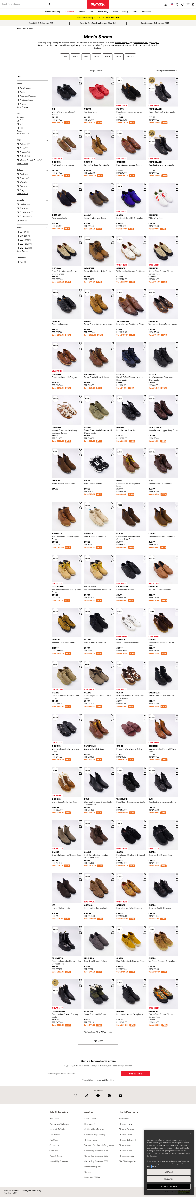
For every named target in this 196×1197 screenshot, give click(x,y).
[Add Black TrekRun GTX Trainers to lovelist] (177, 874)
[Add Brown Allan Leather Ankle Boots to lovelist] (113, 237)
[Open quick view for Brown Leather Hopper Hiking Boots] (177, 401)
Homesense (124, 1119)
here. (154, 1166)
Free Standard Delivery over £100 (155, 23)
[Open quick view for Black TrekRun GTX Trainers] (177, 879)
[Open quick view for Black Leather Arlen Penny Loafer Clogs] (80, 720)
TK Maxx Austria (125, 1135)
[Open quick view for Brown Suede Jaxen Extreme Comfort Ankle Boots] (145, 508)
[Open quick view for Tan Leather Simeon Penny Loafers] (177, 295)
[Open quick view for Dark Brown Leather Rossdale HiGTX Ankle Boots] (113, 826)
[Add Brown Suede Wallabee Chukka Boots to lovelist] (177, 609)
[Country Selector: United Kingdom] (172, 4)
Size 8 (86, 57)
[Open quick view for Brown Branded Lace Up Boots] (113, 348)
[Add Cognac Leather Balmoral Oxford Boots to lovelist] (177, 715)
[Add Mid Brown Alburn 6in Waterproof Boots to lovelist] (80, 503)
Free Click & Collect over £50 (41, 23)
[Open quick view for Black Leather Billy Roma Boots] (177, 136)
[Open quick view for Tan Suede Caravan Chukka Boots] (177, 932)
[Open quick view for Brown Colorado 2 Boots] (113, 720)
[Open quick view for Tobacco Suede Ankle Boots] (80, 614)
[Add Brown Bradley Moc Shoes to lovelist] (113, 184)
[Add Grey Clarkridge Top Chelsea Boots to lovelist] (80, 821)
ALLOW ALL (169, 1172)
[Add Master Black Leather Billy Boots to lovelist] (177, 78)
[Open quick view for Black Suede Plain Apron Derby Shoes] (145, 83)
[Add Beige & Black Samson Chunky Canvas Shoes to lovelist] (80, 237)
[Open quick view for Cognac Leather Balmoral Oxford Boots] (177, 720)
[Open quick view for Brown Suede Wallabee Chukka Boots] (177, 614)
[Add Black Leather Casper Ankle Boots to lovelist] (177, 768)
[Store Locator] (177, 4)
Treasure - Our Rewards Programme (99, 1145)
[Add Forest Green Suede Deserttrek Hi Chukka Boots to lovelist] (113, 396)
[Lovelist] (188, 4)
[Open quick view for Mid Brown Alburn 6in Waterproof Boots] (80, 508)
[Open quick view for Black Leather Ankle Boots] (145, 401)
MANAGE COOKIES (169, 1186)
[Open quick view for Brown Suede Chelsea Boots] (80, 454)
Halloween (146, 12)
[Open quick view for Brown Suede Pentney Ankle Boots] (113, 295)
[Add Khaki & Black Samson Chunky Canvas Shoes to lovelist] (177, 980)
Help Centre (54, 1119)
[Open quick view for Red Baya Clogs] (113, 83)
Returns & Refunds (57, 1129)
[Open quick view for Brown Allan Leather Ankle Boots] (113, 242)
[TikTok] (86, 1095)
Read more (98, 48)
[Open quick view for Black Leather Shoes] (80, 295)
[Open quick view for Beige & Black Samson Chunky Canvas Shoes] (80, 242)
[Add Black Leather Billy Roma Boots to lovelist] (177, 131)
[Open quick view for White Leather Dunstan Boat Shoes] (145, 242)
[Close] (190, 1134)
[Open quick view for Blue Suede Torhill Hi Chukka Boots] (145, 189)
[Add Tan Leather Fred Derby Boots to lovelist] (113, 131)
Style (19, 140)
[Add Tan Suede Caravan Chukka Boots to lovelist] (177, 927)
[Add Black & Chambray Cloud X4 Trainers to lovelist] (80, 78)
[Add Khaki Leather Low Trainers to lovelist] (80, 131)
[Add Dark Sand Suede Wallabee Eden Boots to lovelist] (80, 662)
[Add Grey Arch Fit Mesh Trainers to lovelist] (113, 927)
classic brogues (122, 43)
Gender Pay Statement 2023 (96, 1162)
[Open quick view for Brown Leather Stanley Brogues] (145, 136)
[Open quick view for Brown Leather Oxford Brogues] (145, 879)
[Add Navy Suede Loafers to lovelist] (80, 184)
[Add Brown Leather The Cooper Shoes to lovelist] (145, 290)
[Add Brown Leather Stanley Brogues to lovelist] (145, 131)
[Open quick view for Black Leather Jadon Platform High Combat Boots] (80, 932)
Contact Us (54, 1145)
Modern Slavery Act (92, 1167)
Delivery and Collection (59, 1124)
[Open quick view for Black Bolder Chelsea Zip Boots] (177, 667)
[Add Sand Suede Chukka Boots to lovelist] (113, 503)
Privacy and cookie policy (32, 1191)
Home (115, 12)
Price (19, 228)
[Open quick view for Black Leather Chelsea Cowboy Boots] (80, 985)
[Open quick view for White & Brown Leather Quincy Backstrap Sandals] (80, 401)
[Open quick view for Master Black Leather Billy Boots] (177, 83)
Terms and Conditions (105, 1080)
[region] (169, 1162)
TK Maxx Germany (126, 1129)
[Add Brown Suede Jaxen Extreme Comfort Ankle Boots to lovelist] (145, 503)
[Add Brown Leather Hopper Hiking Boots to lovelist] (177, 396)
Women (82, 12)
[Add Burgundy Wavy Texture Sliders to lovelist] (145, 715)
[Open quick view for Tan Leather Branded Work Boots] (113, 561)
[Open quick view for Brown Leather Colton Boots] (177, 454)
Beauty (125, 12)
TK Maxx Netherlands (127, 1140)
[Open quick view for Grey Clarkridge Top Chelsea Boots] (80, 826)
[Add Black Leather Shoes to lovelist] (80, 290)
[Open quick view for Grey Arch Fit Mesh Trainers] (113, 932)
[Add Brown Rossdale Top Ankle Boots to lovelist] (177, 503)
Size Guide (53, 1140)
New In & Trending (52, 12)
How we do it (89, 1124)
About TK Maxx (90, 1119)
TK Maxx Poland (125, 1151)
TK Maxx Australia (126, 1156)
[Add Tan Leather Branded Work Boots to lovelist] (113, 556)
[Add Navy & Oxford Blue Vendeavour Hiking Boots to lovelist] (145, 343)
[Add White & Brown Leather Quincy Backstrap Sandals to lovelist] (80, 396)
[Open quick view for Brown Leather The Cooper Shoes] (145, 295)
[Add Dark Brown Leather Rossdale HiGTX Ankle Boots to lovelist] (113, 821)
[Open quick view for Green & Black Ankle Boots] (113, 985)
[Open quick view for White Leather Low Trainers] (145, 614)
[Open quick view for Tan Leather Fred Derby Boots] (113, 136)
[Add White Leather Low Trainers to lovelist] (145, 609)
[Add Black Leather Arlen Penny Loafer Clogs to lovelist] (80, 715)
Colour (20, 170)
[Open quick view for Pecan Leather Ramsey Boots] (113, 879)
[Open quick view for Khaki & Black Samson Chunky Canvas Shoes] (177, 985)
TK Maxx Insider (90, 1140)
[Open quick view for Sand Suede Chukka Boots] (113, 508)
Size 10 (107, 57)
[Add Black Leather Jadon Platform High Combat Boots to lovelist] (80, 927)
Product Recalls (55, 1156)
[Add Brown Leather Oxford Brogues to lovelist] (145, 874)
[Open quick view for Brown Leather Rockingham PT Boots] (145, 454)
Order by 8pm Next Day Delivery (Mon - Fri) (98, 23)
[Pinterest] (109, 1095)
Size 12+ (130, 57)
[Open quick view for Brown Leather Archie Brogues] (80, 348)
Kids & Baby (103, 12)
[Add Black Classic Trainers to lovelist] (113, 449)
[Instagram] (75, 1095)
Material (20, 200)
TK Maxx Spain (125, 1145)
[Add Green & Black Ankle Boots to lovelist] (113, 980)
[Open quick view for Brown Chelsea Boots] (80, 879)
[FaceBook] (98, 1095)
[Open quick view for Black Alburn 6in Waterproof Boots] (145, 773)
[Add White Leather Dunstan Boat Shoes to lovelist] (145, 237)
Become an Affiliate (92, 1178)
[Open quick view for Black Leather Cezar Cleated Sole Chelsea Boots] (113, 773)
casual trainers (52, 45)
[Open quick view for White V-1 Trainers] (177, 189)
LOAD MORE (98, 1041)
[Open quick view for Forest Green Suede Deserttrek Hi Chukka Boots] (113, 401)
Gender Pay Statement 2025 (96, 1151)
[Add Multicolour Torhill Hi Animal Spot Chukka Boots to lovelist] (145, 662)
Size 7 (75, 57)
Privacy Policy (87, 1080)
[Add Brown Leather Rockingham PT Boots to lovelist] (145, 449)
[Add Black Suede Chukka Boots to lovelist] (113, 609)
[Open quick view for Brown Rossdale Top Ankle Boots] (177, 508)
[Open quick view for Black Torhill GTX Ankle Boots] (177, 826)
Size (18, 114)
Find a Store (54, 1135)
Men (91, 12)
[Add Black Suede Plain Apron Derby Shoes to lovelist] (145, 78)
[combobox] (167, 71)
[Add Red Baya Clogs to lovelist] (113, 78)
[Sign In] (165, 4)
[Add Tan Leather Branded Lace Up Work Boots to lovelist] (80, 556)
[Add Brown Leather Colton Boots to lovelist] (177, 449)
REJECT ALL (169, 1179)
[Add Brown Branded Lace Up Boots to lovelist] (113, 343)
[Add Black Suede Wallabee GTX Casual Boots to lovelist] (145, 821)
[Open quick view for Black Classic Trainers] (113, 454)
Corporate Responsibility (94, 1135)
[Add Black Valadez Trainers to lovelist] (145, 556)
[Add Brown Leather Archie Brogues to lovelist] (80, 343)
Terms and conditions (11, 1191)
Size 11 (118, 57)
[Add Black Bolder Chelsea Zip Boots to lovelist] (177, 662)
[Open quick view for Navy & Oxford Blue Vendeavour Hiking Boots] (145, 348)
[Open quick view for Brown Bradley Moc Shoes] (113, 189)
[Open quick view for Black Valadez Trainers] (145, 561)
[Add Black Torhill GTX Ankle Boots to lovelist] (177, 821)
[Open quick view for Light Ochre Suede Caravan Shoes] (145, 932)
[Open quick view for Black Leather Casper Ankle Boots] (177, 773)
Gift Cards (53, 1151)
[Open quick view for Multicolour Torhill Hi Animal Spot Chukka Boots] (145, 667)
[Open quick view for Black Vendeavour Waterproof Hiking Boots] (177, 348)
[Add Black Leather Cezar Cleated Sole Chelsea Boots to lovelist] (113, 768)
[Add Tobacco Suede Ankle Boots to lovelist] (80, 609)
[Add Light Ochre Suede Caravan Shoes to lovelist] (145, 927)
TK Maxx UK (98, 5)
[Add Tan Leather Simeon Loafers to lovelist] (177, 556)
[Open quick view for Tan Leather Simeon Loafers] (177, 561)
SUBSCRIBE (135, 1074)
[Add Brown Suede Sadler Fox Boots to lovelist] (80, 768)
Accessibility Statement (58, 1162)
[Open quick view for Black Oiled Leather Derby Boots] (145, 985)
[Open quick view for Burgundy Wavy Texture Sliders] (145, 720)
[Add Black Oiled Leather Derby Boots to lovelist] (145, 980)
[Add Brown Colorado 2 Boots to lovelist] (113, 715)
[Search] (49, 4)
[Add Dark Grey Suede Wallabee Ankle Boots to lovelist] (113, 662)
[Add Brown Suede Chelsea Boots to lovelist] (80, 449)
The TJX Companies (127, 1162)
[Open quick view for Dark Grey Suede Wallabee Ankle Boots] (113, 667)
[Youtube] (120, 1095)
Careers (87, 1172)
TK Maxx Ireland (125, 1124)
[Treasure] (182, 4)
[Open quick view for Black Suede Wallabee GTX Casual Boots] (145, 826)
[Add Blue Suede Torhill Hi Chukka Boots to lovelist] (145, 184)
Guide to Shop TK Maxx (94, 1129)
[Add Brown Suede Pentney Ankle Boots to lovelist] (113, 290)
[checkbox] (33, 88)
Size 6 (64, 57)
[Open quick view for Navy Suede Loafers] (80, 189)
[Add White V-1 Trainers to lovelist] (177, 184)
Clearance (69, 12)
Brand (19, 84)
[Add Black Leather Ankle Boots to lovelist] (145, 396)
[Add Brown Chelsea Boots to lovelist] (80, 874)
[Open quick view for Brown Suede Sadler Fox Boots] (80, 773)
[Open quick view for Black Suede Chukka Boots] (113, 614)
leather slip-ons (141, 43)
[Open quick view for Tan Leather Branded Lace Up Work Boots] (80, 561)
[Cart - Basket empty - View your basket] (193, 4)
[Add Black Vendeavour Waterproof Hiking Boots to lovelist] (177, 343)
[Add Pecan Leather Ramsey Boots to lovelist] (113, 874)
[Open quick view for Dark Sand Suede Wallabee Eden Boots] (80, 667)
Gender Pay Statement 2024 (96, 1156)
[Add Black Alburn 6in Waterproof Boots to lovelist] (145, 768)
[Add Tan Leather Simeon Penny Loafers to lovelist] (177, 290)
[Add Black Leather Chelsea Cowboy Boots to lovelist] (80, 980)
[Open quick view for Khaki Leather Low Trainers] (80, 136)
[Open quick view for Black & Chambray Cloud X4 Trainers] (80, 83)
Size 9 (96, 57)
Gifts (135, 12)
